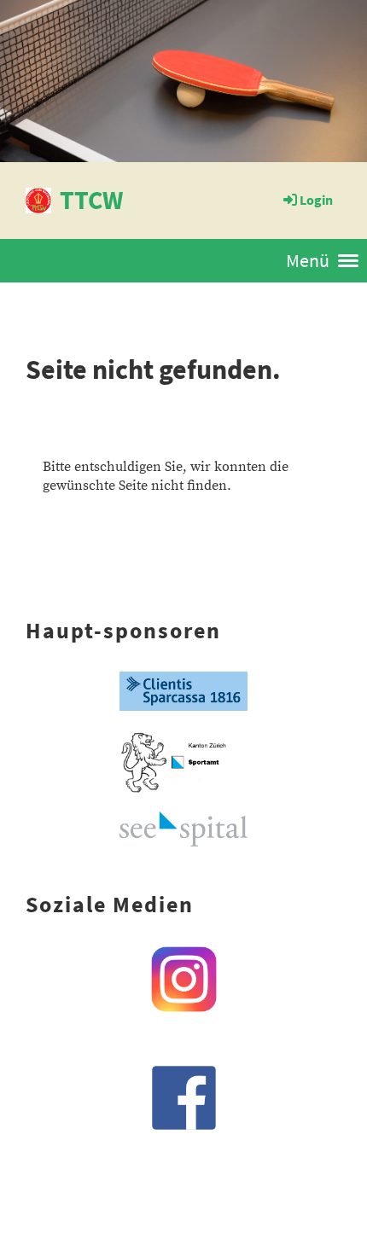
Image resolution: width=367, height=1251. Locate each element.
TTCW (91, 199)
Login (316, 199)
